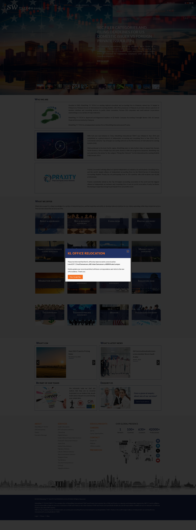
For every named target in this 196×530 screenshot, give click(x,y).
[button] (128, 251)
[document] (98, 265)
